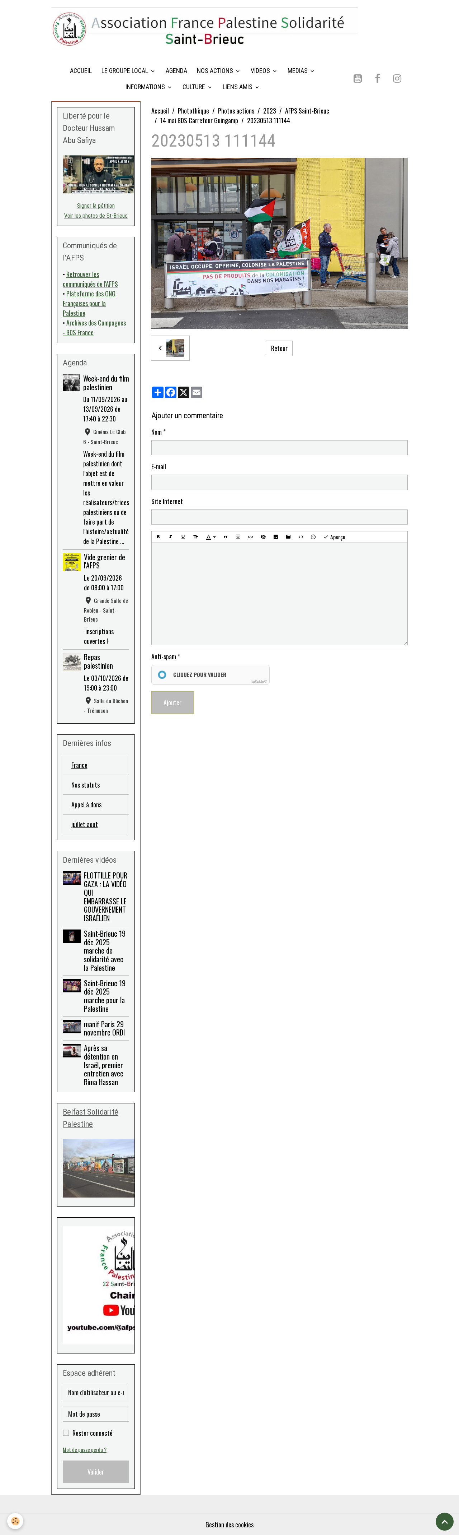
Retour (279, 348)
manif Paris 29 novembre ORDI (104, 1028)
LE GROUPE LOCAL (125, 70)
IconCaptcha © (259, 681)
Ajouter (172, 702)
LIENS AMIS (238, 87)
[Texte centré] (238, 537)
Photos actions (236, 110)
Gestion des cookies (229, 1524)
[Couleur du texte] (210, 537)
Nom (156, 432)
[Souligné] (183, 537)
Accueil (160, 110)
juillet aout (84, 824)
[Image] (275, 537)
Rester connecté (92, 1433)
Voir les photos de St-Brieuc (96, 215)
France (79, 765)
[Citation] (225, 537)
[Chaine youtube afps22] (96, 1285)
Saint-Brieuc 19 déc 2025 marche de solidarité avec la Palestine (105, 950)
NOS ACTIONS (216, 70)
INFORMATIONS (146, 87)
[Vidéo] (288, 537)
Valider (95, 1471)
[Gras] (158, 537)
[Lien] (250, 537)
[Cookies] (15, 1521)
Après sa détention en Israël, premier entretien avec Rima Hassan (103, 1064)
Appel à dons (86, 804)
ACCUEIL (81, 70)
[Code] (300, 537)
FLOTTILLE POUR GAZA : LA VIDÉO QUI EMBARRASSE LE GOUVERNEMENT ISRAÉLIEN (105, 896)
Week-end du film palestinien (106, 382)
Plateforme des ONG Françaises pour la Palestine (89, 303)
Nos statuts (85, 784)
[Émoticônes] (313, 537)
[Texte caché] (263, 537)
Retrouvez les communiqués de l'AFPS (90, 279)
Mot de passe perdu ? (85, 1449)
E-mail (158, 466)
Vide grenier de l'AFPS (104, 561)
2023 (269, 110)
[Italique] (170, 537)
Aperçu (337, 536)
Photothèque (193, 110)
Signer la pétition (96, 205)
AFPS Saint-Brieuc (307, 110)
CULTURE (195, 87)
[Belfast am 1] (96, 1168)
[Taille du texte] (195, 537)
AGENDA (176, 70)
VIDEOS (261, 70)
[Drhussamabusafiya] (96, 174)
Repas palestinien (98, 661)
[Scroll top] (445, 1522)
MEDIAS (298, 70)
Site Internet (167, 501)
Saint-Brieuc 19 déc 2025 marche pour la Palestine (105, 996)
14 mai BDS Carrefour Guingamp (199, 120)
